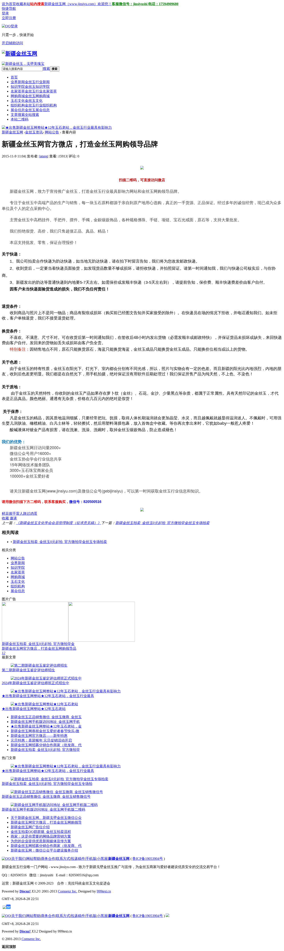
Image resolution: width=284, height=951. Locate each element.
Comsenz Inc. (67, 891)
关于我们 (18, 859)
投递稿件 (78, 859)
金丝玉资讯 (34, 132)
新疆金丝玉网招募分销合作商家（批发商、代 (46, 745)
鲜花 (5, 513)
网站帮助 (33, 859)
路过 (26, 513)
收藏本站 (23, 4)
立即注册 (9, 18)
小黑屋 (102, 859)
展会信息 (30, 110)
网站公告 (52, 132)
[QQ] (6, 859)
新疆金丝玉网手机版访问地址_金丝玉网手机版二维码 (43, 809)
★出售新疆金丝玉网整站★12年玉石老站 (34, 709)
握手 (12, 513)
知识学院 (30, 86)
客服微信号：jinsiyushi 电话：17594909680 (145, 4)
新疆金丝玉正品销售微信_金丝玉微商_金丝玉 (46, 717)
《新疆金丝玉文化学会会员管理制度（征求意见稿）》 (58, 523)
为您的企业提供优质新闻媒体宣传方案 (41, 841)
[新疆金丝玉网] (19, 53)
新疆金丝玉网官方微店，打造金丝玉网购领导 (46, 822)
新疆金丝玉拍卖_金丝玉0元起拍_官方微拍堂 (45, 750)
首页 (14, 77)
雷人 (19, 513)
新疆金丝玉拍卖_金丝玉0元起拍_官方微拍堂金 (38, 644)
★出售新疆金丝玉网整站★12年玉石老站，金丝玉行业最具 (48, 696)
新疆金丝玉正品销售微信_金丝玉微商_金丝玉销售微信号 (46, 796)
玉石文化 (27, 101)
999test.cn (104, 891)
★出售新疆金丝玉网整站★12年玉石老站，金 (46, 726)
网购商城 (30, 96)
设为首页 (9, 4)
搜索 (46, 68)
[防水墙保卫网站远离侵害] (4, 908)
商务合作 (48, 859)
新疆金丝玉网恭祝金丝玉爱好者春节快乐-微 (45, 731)
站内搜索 (37, 4)
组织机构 (34, 105)
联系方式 (63, 859)
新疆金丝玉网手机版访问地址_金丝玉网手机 (45, 722)
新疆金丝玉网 (12, 132)
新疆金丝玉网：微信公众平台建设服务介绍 (44, 850)
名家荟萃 (34, 91)
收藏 (5, 518)
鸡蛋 (33, 513)
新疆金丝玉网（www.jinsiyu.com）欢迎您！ (78, 4)
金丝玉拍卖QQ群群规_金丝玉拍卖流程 (41, 832)
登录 (5, 13)
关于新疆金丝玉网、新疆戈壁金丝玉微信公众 (46, 818)
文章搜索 (25, 115)
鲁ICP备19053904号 (147, 859)
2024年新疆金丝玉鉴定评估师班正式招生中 (35, 683)
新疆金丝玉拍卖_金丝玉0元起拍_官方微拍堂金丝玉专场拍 (47, 784)
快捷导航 (9, 8)
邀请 (13, 518)
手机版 (91, 859)
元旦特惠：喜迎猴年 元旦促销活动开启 (41, 740)
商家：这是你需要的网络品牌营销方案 (41, 836)
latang (43, 156)
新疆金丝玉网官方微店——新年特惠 (39, 736)
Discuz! (25, 891)
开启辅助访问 (12, 43)
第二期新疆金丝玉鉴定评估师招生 (28, 670)
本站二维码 (19, 119)
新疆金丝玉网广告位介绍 (30, 827)
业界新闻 (30, 82)
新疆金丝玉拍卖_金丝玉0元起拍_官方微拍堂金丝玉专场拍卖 (162, 523)
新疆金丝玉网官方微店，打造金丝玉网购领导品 (39, 648)
